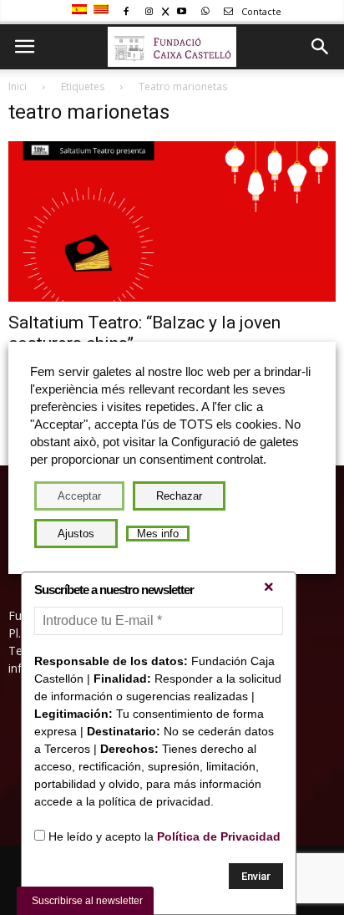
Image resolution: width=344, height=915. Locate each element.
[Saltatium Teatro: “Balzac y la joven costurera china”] (172, 221)
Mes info (158, 533)
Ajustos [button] (76, 533)
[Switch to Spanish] (81, 10)
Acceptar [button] (79, 496)
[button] (320, 46)
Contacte (260, 11)
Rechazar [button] (179, 496)
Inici (17, 86)
